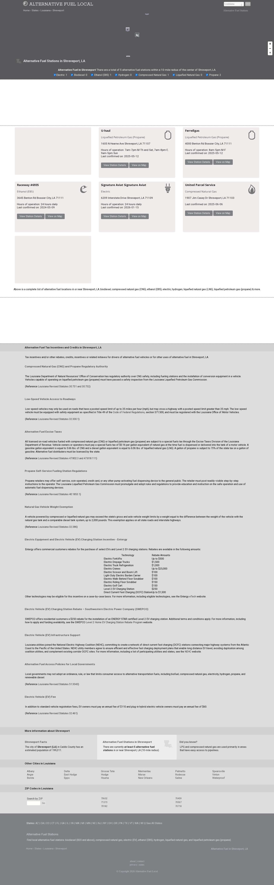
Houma (105, 808)
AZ (37, 854)
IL (68, 854)
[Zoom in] (270, 43)
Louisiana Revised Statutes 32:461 (57, 744)
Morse (141, 805)
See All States (154, 854)
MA (77, 854)
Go (248, 3)
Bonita (30, 808)
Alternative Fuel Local (61, 4)
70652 (104, 829)
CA (42, 854)
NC (94, 854)
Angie (30, 805)
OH (110, 854)
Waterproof (218, 808)
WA (136, 854)
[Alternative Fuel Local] (26, 4)
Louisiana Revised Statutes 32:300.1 (58, 450)
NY (104, 854)
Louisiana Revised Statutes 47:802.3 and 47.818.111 (67, 489)
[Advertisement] (137, 102)
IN (72, 854)
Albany (30, 802)
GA (63, 854)
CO (47, 854)
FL (57, 854)
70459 (178, 829)
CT (52, 854)
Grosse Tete (108, 802)
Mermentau (144, 802)
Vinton (215, 805)
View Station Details (158, 162)
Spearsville (218, 802)
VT (131, 854)
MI (82, 854)
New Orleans (145, 808)
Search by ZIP (35, 829)
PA (120, 854)
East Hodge (70, 805)
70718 (178, 837)
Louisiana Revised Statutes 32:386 (57, 557)
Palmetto (180, 802)
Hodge (104, 805)
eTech (192, 627)
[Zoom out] (270, 48)
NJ (99, 854)
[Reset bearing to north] (270, 53)
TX (125, 854)
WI (142, 854)
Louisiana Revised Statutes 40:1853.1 (59, 525)
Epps (67, 808)
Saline (178, 808)
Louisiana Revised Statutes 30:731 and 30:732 (64, 417)
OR (115, 854)
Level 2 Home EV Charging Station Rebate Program (114, 653)
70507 (178, 833)
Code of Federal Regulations (129, 443)
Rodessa (180, 805)
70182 (104, 837)
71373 (104, 833)
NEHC (188, 682)
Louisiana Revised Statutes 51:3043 (58, 715)
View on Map (182, 162)
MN (88, 854)
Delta (67, 802)
